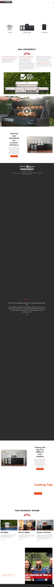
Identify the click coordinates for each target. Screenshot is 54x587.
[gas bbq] (45, 530)
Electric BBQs (24, 532)
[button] (10, 29)
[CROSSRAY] (6, 2)
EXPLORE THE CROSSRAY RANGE (27, 16)
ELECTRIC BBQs (44, 32)
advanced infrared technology (25, 57)
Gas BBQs (5, 532)
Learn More (3, 539)
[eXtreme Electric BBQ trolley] (27, 530)
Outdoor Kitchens (44, 532)
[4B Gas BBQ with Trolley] (9, 530)
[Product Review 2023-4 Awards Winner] (27, 171)
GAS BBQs (9, 32)
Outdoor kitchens (27, 32)
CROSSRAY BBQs (45, 63)
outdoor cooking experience (8, 57)
